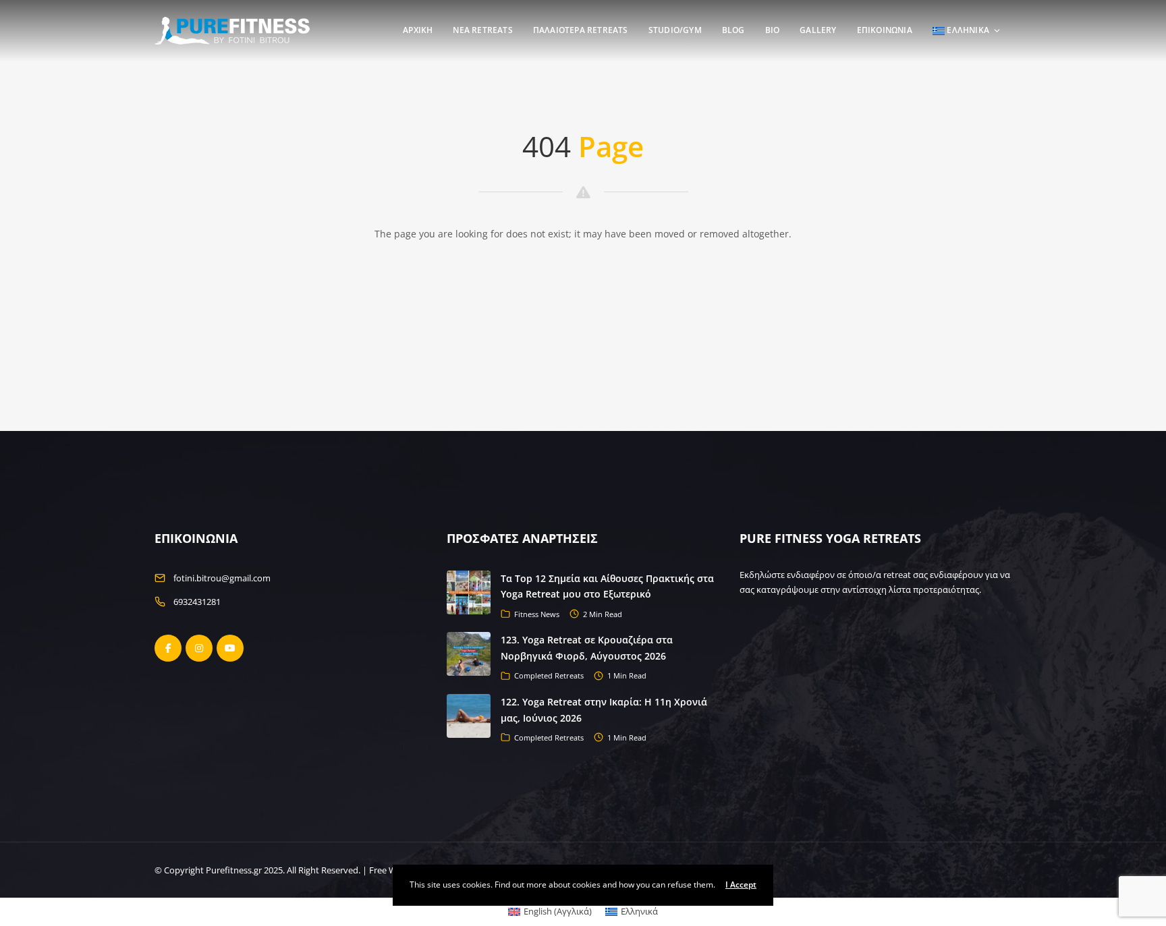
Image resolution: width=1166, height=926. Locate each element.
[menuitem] (550, 911)
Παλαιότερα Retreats (580, 30)
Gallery (818, 30)
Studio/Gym (675, 30)
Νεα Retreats (482, 30)
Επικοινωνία (884, 30)
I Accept (740, 884)
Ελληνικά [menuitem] (639, 911)
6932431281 (197, 602)
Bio (772, 30)
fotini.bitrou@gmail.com (222, 578)
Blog (733, 30)
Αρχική (418, 30)
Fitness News (536, 614)
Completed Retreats (549, 675)
